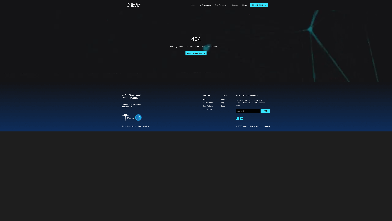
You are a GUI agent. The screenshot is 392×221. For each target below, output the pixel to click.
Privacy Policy (143, 126)
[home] (133, 5)
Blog (222, 102)
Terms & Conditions (129, 126)
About (193, 5)
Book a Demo (208, 109)
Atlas (204, 99)
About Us (224, 99)
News (244, 5)
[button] (221, 5)
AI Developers (205, 5)
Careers (235, 5)
